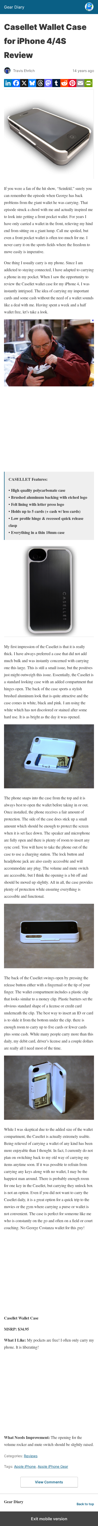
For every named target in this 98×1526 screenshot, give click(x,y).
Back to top (85, 1504)
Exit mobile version (49, 1518)
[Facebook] (16, 85)
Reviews (30, 1456)
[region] (49, 430)
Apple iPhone (25, 1466)
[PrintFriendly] (88, 85)
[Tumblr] (56, 85)
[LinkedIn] (8, 85)
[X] (24, 85)
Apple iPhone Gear (53, 1466)
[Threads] (40, 85)
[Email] (80, 85)
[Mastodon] (48, 85)
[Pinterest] (72, 85)
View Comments (49, 1482)
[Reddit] (64, 85)
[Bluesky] (32, 85)
